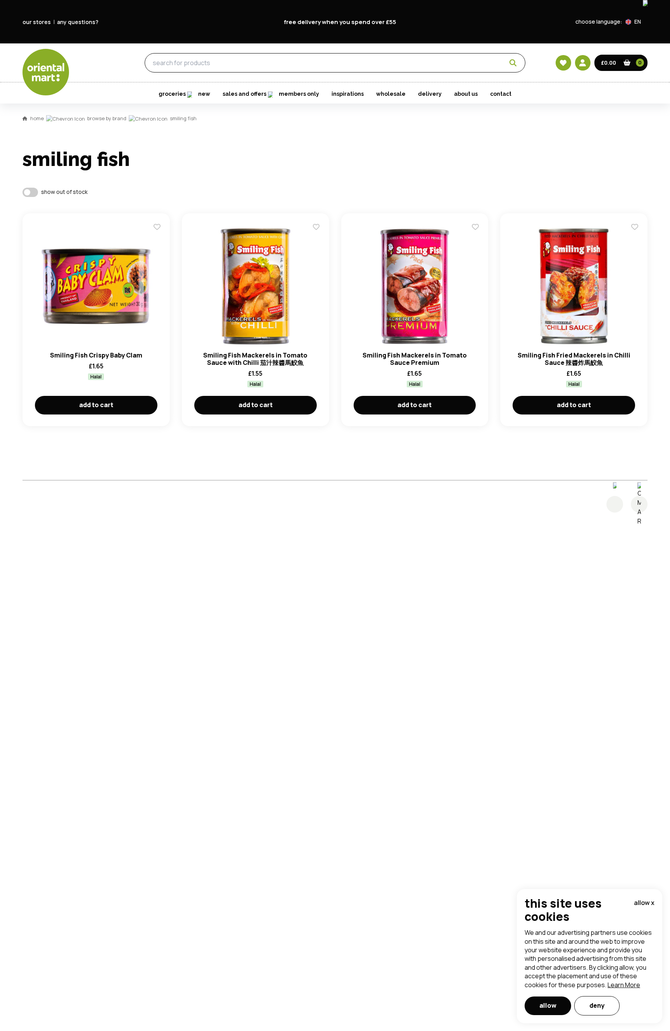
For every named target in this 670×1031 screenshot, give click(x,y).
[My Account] (583, 63)
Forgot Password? (432, 219)
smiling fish (183, 118)
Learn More (624, 985)
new (204, 94)
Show (500, 160)
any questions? (77, 22)
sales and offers (244, 94)
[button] (636, 21)
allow (547, 1005)
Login (432, 190)
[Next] (639, 504)
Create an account (452, 263)
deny (596, 1005)
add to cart (96, 405)
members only (299, 94)
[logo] (45, 72)
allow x (644, 902)
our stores (36, 22)
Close (511, 75)
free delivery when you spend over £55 (340, 22)
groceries (99, 63)
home (37, 118)
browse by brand (106, 118)
